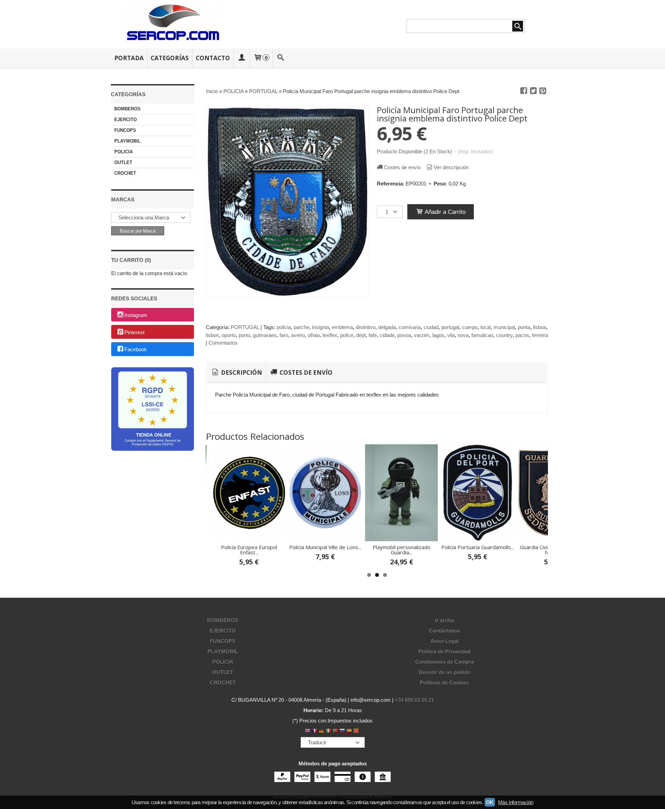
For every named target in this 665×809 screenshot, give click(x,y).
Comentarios (223, 343)
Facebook (135, 350)
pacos (522, 335)
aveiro (298, 335)
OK (490, 802)
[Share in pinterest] (543, 91)
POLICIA (123, 151)
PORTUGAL (245, 327)
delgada (387, 327)
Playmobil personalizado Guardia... (402, 550)
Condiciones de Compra (444, 662)
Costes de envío (402, 167)
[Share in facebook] (524, 91)
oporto (229, 335)
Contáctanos (444, 631)
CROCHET (125, 173)
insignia (320, 327)
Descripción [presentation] (241, 372)
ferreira (540, 335)
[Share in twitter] (533, 91)
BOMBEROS (127, 108)
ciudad (431, 327)
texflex (329, 335)
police (346, 335)
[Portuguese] (335, 731)
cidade (387, 335)
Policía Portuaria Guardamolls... (477, 547)
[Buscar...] (281, 57)
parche (301, 327)
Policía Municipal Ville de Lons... (325, 547)
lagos (438, 335)
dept (361, 335)
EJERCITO (125, 119)
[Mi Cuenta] (241, 57)
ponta (524, 327)
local (485, 327)
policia (284, 327)
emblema (342, 327)
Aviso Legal (445, 641)
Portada (129, 58)
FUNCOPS (125, 130)
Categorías (170, 58)
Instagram (135, 315)
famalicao (482, 335)
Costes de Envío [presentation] (305, 372)
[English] (307, 731)
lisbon (212, 335)
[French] (314, 731)
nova (463, 335)
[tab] (236, 372)
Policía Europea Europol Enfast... (249, 550)
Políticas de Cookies (444, 682)
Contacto (213, 58)
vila (451, 335)
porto (244, 335)
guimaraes (265, 335)
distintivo (365, 327)
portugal (450, 327)
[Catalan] (356, 731)
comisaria (410, 327)
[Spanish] (349, 731)
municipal (504, 327)
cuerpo (470, 327)
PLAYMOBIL (127, 141)
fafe (373, 335)
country (504, 335)
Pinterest (134, 332)
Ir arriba (444, 620)
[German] (321, 731)
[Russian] (342, 731)
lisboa (539, 327)
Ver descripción (451, 167)
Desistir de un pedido (444, 672)
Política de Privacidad (444, 651)
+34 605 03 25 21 (414, 700)
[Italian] (328, 731)
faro (284, 335)
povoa (404, 335)
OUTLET (123, 162)
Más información (515, 802)
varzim (421, 335)
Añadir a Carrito (444, 211)
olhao (314, 335)
